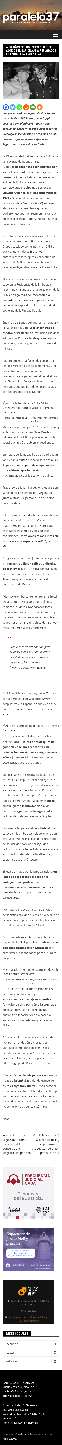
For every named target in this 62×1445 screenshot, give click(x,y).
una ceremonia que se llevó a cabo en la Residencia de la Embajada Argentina (30, 284)
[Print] (26, 107)
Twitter (9, 1352)
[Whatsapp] (19, 107)
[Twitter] (13, 107)
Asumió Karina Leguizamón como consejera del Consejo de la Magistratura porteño (17, 1144)
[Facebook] (6, 107)
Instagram (12, 1361)
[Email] (33, 107)
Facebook (11, 1344)
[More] (40, 107)
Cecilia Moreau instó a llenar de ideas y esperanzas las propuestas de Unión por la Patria (45, 1144)
